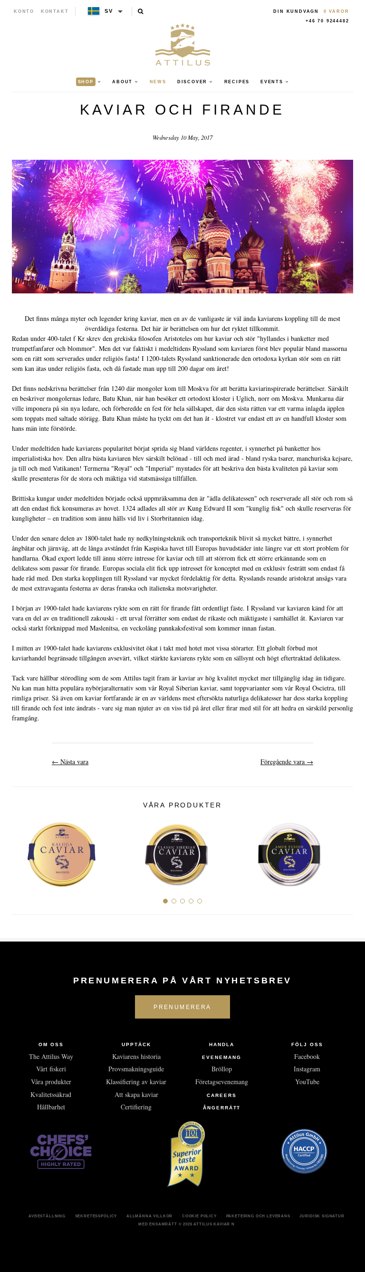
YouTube (307, 1081)
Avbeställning (47, 1216)
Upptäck (136, 1044)
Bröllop (221, 1068)
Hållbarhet (51, 1106)
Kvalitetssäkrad (50, 1094)
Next (342, 850)
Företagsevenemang (221, 1081)
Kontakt (55, 11)
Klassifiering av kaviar (136, 1081)
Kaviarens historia (136, 1056)
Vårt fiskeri (51, 1068)
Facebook (307, 1056)
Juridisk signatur (321, 1216)
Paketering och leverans (258, 1216)
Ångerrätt (222, 1107)
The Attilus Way (51, 1056)
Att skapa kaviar (136, 1094)
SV (109, 11)
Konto (24, 11)
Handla (221, 1044)
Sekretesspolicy (96, 1216)
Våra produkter (51, 1081)
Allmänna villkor (149, 1216)
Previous (22, 850)
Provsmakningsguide (136, 1068)
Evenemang (221, 1057)
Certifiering (136, 1106)
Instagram (307, 1068)
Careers (222, 1095)
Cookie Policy (199, 1216)
